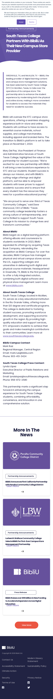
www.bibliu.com (14, 285)
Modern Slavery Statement (35, 660)
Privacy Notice (34, 677)
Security (6, 677)
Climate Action (9, 671)
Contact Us (7, 659)
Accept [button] (21, 22)
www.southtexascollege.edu (18, 336)
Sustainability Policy (36, 666)
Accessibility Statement (13, 666)
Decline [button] (31, 22)
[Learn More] (26, 491)
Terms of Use (8, 682)
